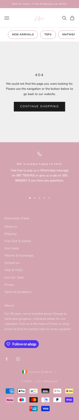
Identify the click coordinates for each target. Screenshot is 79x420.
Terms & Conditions (17, 292)
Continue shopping (39, 106)
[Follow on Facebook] (6, 359)
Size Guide (11, 248)
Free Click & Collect (17, 241)
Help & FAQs (13, 270)
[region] (39, 170)
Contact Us (12, 263)
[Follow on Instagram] (18, 359)
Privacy (9, 285)
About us (10, 226)
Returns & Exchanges (19, 255)
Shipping (10, 234)
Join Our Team (14, 277)
